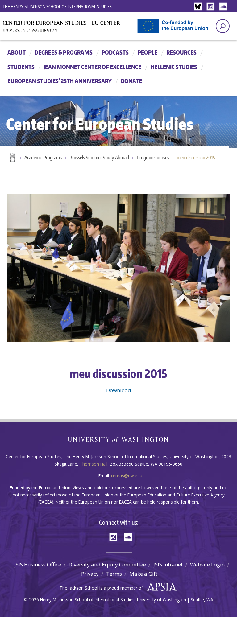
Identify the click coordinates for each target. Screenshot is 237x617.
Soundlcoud (224, 7)
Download (118, 390)
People (147, 52)
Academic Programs (43, 157)
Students (21, 67)
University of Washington (118, 441)
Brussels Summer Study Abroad (99, 157)
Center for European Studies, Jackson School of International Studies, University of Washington (72, 28)
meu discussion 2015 (196, 157)
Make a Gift (143, 573)
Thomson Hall (93, 464)
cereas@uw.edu (126, 476)
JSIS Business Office (37, 564)
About (16, 52)
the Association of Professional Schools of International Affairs (160, 587)
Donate (131, 81)
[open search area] (223, 26)
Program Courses (153, 157)
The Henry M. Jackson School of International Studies (57, 6)
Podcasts (115, 52)
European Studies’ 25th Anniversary (59, 81)
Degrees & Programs (64, 52)
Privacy (90, 573)
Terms (114, 573)
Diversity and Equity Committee (107, 564)
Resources (181, 52)
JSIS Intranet (168, 564)
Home (12, 158)
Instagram (211, 7)
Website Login (207, 564)
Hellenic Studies (173, 67)
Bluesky (199, 7)
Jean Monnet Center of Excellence (92, 67)
